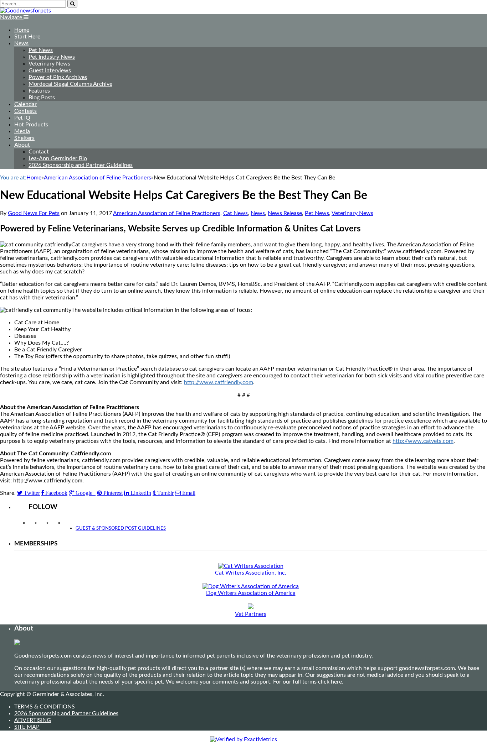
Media (22, 131)
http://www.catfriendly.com (218, 382)
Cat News (235, 213)
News (21, 43)
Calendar (25, 104)
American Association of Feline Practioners (166, 213)
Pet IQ (22, 118)
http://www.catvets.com (423, 441)
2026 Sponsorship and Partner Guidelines (81, 165)
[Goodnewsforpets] (25, 11)
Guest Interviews (50, 70)
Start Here (27, 37)
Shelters (24, 138)
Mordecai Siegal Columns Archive (70, 84)
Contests (25, 111)
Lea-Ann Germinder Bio (58, 158)
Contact (39, 152)
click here (330, 682)
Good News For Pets (34, 213)
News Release (285, 213)
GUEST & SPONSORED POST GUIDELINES (121, 528)
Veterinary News (49, 64)
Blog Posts (42, 97)
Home (21, 30)
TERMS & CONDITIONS (44, 707)
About (22, 145)
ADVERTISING (32, 720)
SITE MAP (27, 727)
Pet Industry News (52, 57)
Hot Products (31, 124)
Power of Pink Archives (58, 77)
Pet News (41, 50)
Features (39, 91)
